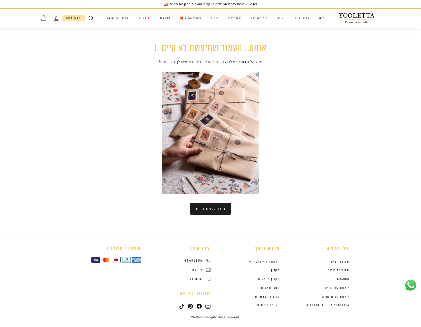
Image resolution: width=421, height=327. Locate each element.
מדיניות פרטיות (267, 297)
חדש (322, 18)
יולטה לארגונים (337, 288)
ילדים (215, 18)
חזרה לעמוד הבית (210, 208)
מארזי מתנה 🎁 (190, 18)
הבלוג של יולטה (117, 18)
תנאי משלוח (270, 288)
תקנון (275, 270)
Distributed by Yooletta (327, 305)
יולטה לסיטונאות (335, 297)
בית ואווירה (259, 18)
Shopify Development (222, 317)
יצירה (281, 18)
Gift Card (73, 18)
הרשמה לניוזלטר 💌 (264, 262)
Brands (165, 18)
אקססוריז (234, 18)
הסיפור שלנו (339, 262)
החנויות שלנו (338, 270)
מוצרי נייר (302, 18)
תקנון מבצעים (269, 279)
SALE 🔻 (144, 18)
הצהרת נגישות (268, 305)
